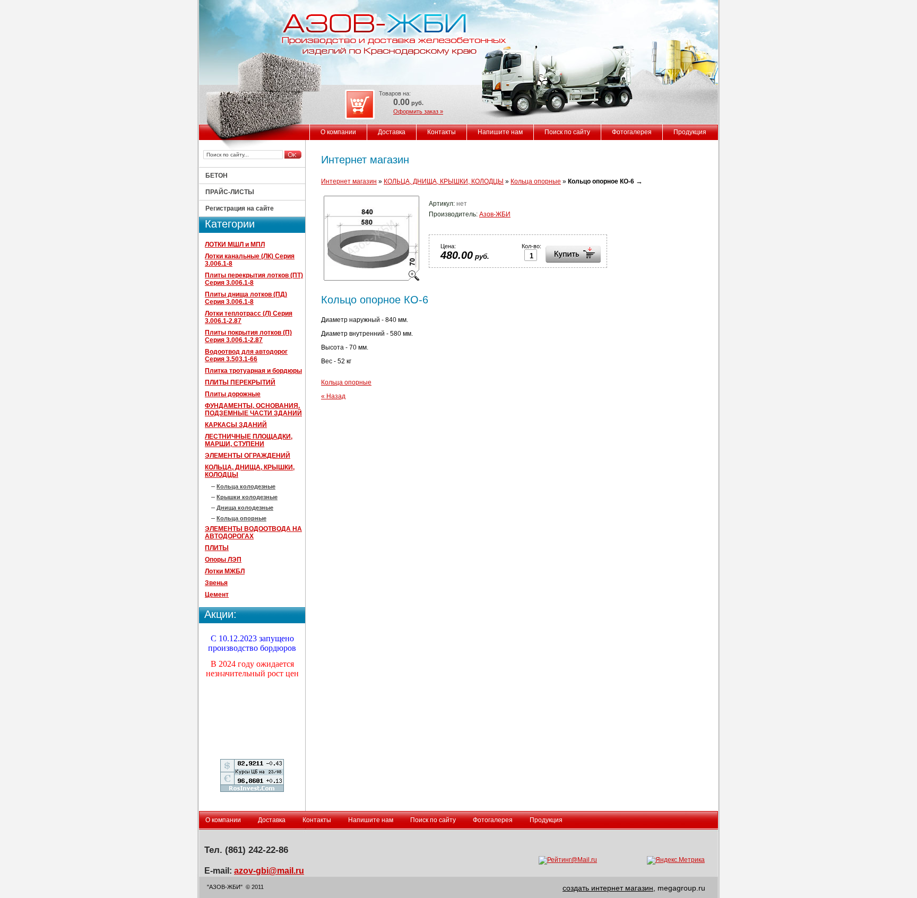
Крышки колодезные (247, 497)
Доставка (391, 132)
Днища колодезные (245, 507)
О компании (338, 132)
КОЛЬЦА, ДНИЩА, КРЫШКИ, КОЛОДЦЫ (444, 181)
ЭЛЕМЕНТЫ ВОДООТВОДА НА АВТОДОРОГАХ (253, 532)
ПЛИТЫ (217, 548)
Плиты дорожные (233, 394)
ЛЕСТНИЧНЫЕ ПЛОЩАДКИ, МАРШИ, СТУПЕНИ (248, 440)
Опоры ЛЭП (223, 559)
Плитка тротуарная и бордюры (253, 370)
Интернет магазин (349, 181)
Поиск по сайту (567, 132)
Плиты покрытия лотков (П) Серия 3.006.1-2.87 (248, 336)
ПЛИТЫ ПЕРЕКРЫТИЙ (240, 382)
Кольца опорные (241, 518)
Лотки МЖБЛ (225, 571)
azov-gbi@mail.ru (269, 870)
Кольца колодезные (246, 486)
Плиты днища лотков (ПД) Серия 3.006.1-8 (246, 298)
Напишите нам (500, 132)
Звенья (216, 583)
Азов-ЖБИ (495, 214)
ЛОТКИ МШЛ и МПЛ (235, 244)
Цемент (217, 594)
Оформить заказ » (418, 111)
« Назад (333, 396)
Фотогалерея (632, 132)
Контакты (441, 132)
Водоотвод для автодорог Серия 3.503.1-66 (246, 355)
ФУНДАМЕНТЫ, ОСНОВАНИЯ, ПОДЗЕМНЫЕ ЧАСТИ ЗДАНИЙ (253, 409)
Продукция (689, 132)
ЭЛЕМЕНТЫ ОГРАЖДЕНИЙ (247, 455)
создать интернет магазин (608, 888)
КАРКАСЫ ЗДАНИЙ (236, 425)
